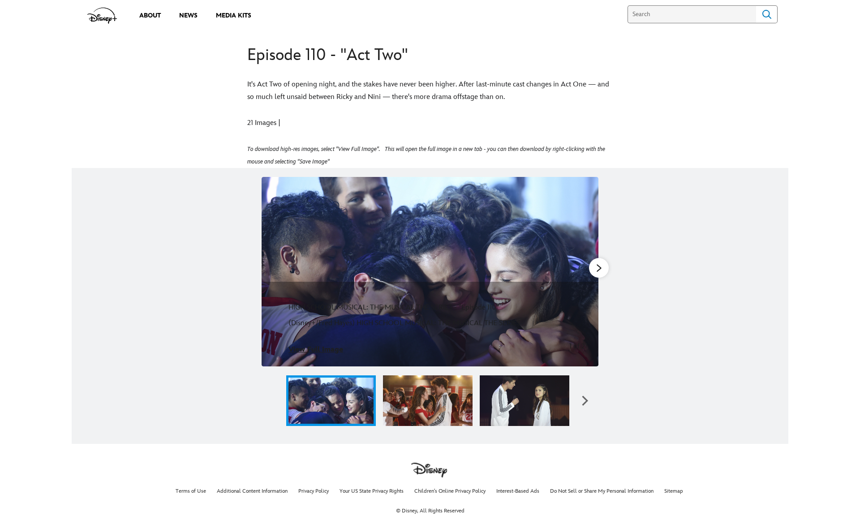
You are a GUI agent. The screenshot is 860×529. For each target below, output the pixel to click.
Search (767, 14)
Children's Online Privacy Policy (450, 491)
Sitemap (673, 491)
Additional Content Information (252, 491)
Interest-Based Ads (517, 491)
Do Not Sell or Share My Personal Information (602, 491)
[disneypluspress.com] (102, 16)
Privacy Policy (313, 491)
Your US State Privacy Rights (372, 491)
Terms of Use (191, 491)
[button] (275, 400)
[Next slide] (584, 271)
